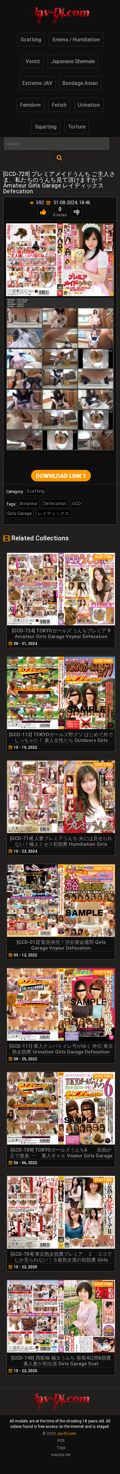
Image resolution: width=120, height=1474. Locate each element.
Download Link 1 (61, 475)
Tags (61, 1447)
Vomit (33, 61)
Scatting (30, 40)
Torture (76, 127)
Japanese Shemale (73, 61)
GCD (76, 503)
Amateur (29, 503)
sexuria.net (60, 1455)
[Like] (43, 212)
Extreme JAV (37, 83)
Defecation (55, 503)
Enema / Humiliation (76, 40)
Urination (89, 105)
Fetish (59, 105)
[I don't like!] (77, 212)
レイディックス (53, 513)
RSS (60, 1440)
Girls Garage (19, 513)
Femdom (30, 105)
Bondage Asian (80, 83)
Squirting (46, 127)
